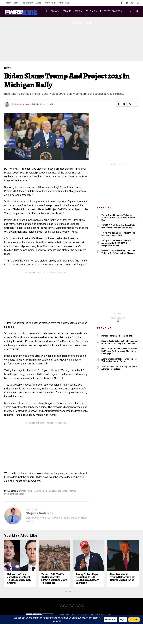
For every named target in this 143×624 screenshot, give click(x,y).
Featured (52, 491)
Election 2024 (40, 491)
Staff (16, 3)
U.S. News (52, 11)
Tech (90, 22)
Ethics (38, 3)
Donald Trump (26, 491)
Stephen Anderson (23, 104)
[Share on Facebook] (118, 104)
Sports (77, 22)
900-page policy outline (36, 219)
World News (71, 11)
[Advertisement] (71, 39)
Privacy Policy (50, 3)
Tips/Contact (27, 3)
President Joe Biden (14, 494)
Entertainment (110, 11)
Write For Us (64, 3)
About (8, 3)
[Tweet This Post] (124, 104)
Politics (90, 11)
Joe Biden (62, 491)
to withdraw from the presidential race (37, 359)
